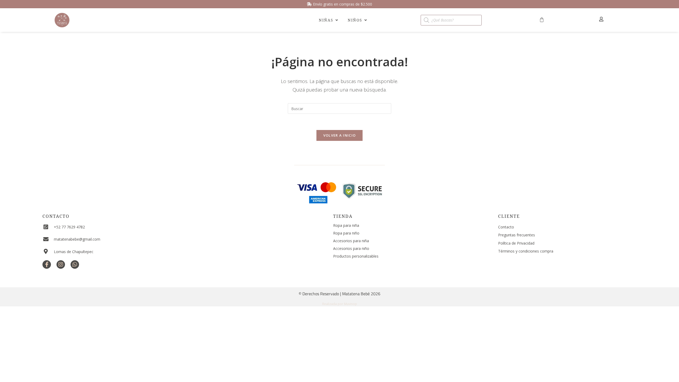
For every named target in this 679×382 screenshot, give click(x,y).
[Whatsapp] (75, 264)
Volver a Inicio (339, 135)
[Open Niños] (365, 20)
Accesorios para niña (351, 240)
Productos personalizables (355, 256)
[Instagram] (60, 264)
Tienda (342, 216)
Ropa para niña (346, 225)
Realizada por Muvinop (339, 304)
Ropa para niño (346, 233)
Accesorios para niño (351, 248)
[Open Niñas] (336, 20)
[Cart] (541, 19)
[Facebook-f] (46, 264)
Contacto (55, 216)
